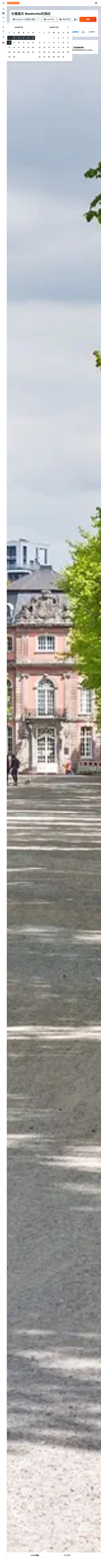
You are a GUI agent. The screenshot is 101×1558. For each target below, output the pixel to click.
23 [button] (14, 52)
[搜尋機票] (3, 9)
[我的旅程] (3, 37)
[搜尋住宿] (3, 13)
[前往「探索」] (3, 27)
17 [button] (19, 47)
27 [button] (33, 52)
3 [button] (18, 38)
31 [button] (63, 57)
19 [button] (28, 47)
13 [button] (33, 43)
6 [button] (33, 38)
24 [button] (19, 52)
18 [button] (23, 47)
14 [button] (49, 47)
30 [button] (14, 57)
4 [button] (23, 38)
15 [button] (9, 47)
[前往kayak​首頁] (13, 3)
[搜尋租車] (3, 17)
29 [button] (9, 57)
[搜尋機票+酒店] (3, 22)
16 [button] (14, 47)
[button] (3, 3)
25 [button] (23, 52)
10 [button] (19, 43)
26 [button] (28, 52)
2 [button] (14, 38)
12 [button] (28, 43)
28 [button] (49, 57)
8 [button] (9, 43)
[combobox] (28, 19)
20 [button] (33, 47)
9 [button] (14, 43)
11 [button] (23, 43)
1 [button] (9, 38)
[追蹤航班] (3, 31)
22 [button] (9, 52)
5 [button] (28, 38)
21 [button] (49, 52)
